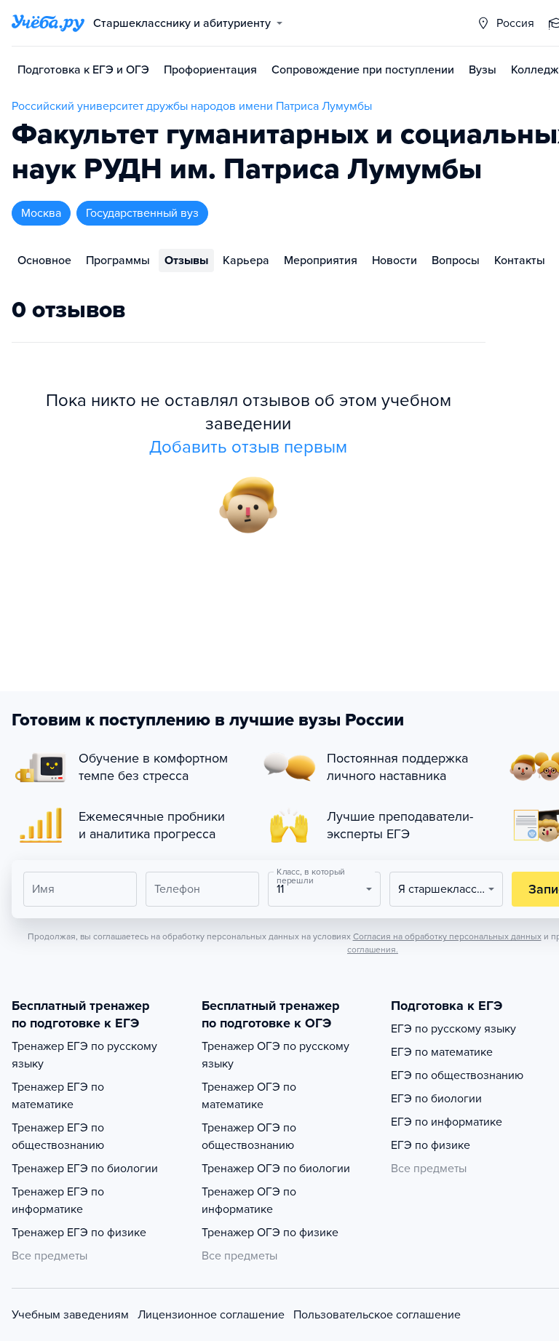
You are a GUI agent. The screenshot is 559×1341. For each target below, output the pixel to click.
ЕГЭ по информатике (446, 1122)
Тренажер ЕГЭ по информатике (58, 1201)
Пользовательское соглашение (377, 1315)
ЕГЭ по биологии (436, 1098)
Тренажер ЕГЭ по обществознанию (58, 1137)
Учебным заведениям (70, 1315)
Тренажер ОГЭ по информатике (249, 1201)
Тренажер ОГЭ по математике (249, 1096)
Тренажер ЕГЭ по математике (58, 1096)
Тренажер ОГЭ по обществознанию (249, 1137)
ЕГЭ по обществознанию (457, 1075)
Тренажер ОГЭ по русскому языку (275, 1055)
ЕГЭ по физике (430, 1145)
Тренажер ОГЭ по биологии (276, 1168)
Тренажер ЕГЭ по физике (79, 1232)
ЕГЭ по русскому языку (453, 1029)
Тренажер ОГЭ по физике (270, 1232)
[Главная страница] (48, 23)
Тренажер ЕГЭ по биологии (85, 1168)
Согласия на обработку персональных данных (447, 936)
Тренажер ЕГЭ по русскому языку (84, 1055)
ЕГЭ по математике (442, 1052)
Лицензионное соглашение (211, 1315)
